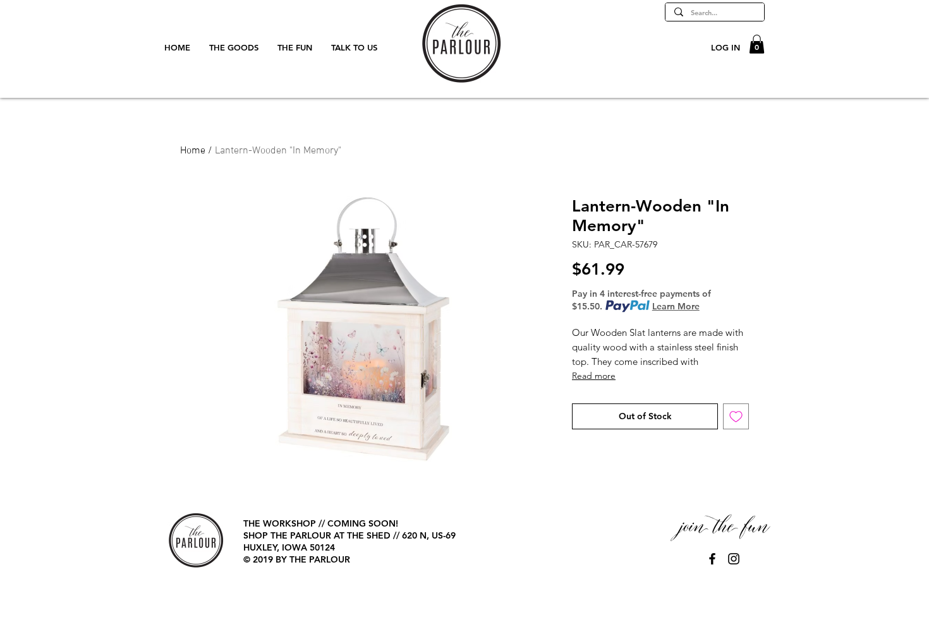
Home (192, 151)
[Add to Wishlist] (736, 416)
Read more (594, 375)
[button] (757, 44)
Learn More (676, 306)
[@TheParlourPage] (712, 558)
